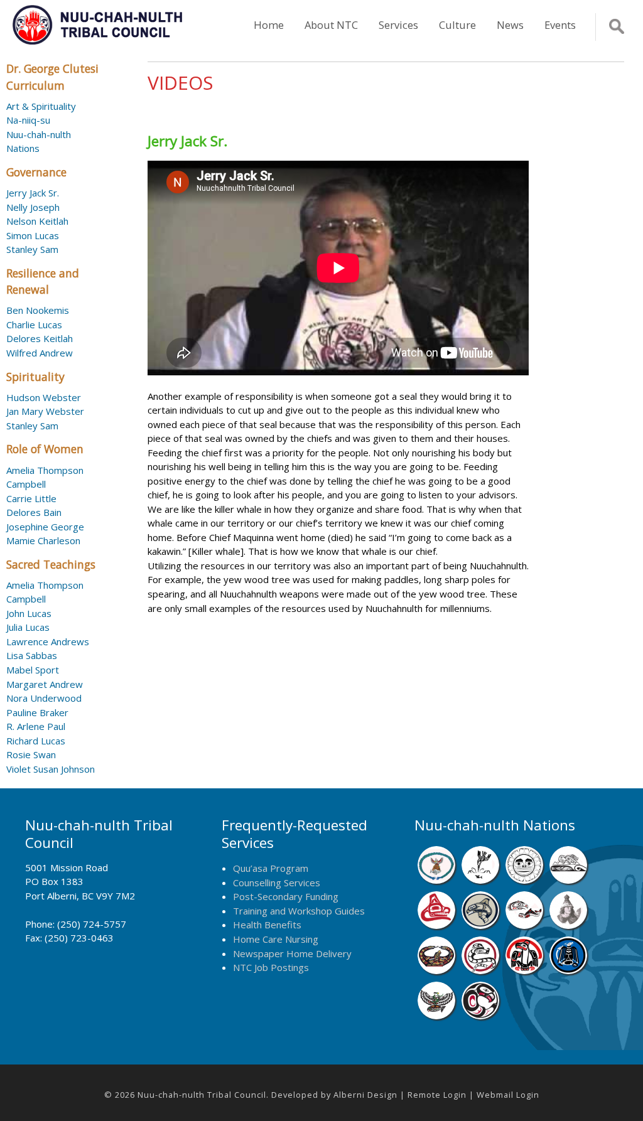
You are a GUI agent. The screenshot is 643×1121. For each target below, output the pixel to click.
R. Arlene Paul (35, 726)
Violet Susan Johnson (50, 769)
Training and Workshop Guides (299, 910)
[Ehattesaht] (524, 880)
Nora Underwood (44, 698)
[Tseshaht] (568, 970)
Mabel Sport (32, 669)
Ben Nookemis (37, 310)
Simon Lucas (32, 235)
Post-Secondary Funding (285, 896)
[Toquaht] (524, 970)
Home (269, 25)
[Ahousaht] (436, 880)
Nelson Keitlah (37, 221)
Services (398, 25)
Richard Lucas (35, 740)
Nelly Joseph (33, 207)
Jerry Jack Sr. (32, 192)
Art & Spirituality (41, 106)
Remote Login (437, 1094)
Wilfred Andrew (39, 352)
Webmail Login (508, 1094)
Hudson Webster (43, 397)
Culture (457, 25)
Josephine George (45, 526)
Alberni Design (365, 1094)
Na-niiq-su (28, 120)
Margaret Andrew (44, 684)
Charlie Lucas (34, 324)
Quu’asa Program (270, 868)
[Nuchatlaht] (436, 970)
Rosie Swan (31, 754)
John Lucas (28, 613)
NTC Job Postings (271, 967)
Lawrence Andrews (47, 641)
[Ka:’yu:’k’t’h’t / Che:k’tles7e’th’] (524, 925)
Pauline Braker (37, 712)
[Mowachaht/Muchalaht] (568, 925)
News (510, 25)
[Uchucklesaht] (436, 1015)
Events (560, 25)
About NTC (331, 25)
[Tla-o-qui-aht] (480, 970)
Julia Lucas (28, 627)
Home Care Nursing (275, 939)
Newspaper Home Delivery (292, 953)
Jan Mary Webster (45, 411)
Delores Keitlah (39, 338)
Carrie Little (31, 498)
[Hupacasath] (436, 925)
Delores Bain (34, 512)
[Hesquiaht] (568, 880)
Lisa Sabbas (31, 655)
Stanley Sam (32, 249)
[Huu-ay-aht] (480, 925)
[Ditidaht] (480, 880)
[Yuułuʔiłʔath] (480, 1015)
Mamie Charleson (43, 540)
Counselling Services (276, 882)
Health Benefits (267, 924)
